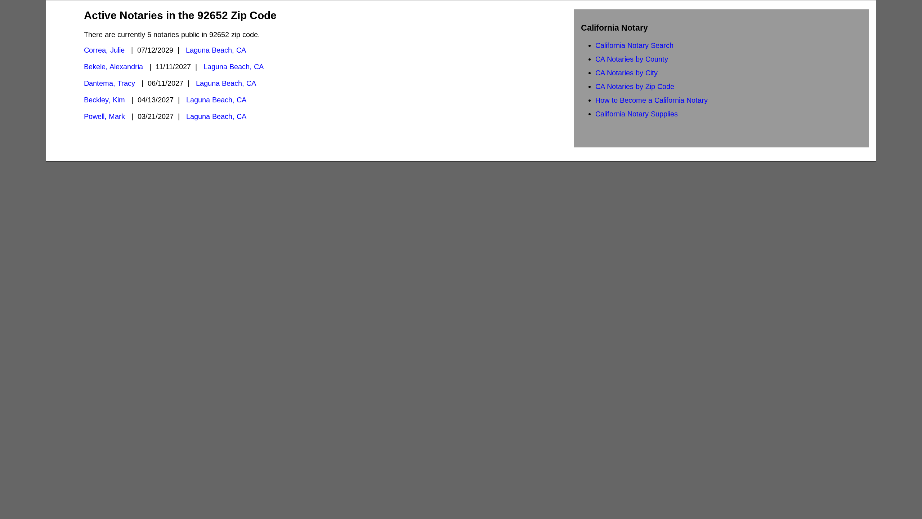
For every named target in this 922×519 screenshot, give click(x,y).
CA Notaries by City (626, 73)
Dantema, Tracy (109, 83)
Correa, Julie (104, 50)
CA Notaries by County (631, 59)
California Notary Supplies (636, 114)
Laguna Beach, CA (216, 50)
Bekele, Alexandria (113, 67)
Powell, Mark (104, 116)
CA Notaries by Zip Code (634, 86)
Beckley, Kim (104, 100)
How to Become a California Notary (651, 100)
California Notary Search (634, 45)
